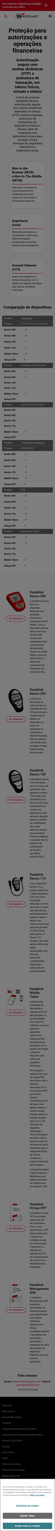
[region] (27, 1505)
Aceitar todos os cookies (27, 1526)
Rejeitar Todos (27, 1515)
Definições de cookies (27, 1505)
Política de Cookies (37, 1495)
